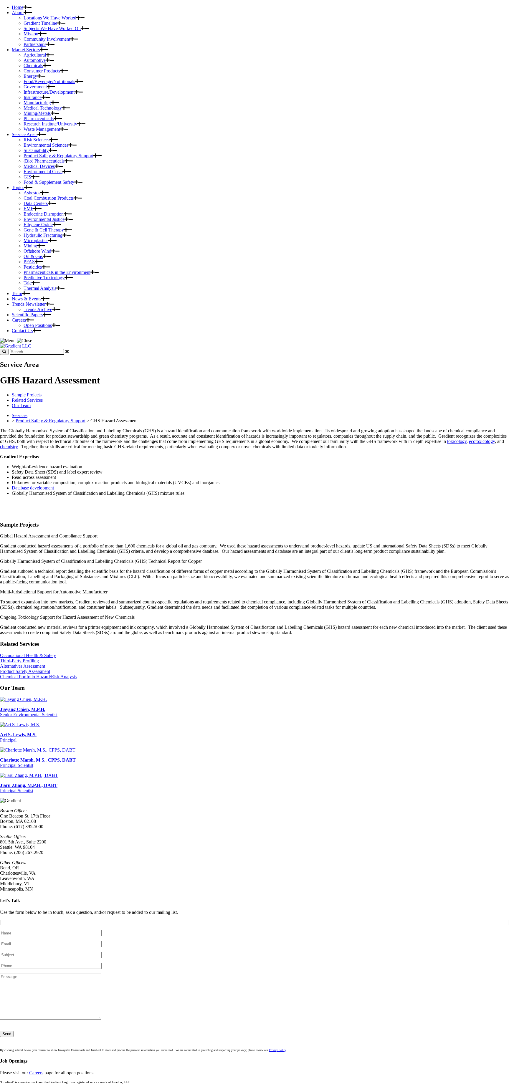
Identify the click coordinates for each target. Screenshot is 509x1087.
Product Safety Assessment (25, 671)
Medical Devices (39, 166)
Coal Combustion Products (49, 198)
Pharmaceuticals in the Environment (57, 272)
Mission (31, 33)
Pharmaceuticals (39, 118)
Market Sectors (26, 49)
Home (17, 7)
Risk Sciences (36, 139)
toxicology (457, 441)
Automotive (35, 60)
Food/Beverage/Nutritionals (49, 81)
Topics (18, 187)
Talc (28, 282)
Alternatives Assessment (22, 666)
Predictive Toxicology (44, 277)
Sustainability (36, 150)
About (18, 12)
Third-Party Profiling (19, 660)
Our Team (21, 405)
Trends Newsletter (29, 304)
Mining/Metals (37, 113)
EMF (28, 208)
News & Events (26, 298)
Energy (30, 76)
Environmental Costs (43, 171)
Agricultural (35, 54)
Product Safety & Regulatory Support (58, 155)
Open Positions (38, 325)
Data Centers (36, 203)
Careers (19, 319)
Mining (30, 245)
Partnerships (35, 44)
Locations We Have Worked (50, 17)
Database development (33, 487)
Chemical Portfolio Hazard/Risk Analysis (38, 676)
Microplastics (36, 240)
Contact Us (22, 330)
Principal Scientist (28, 788)
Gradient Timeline (40, 23)
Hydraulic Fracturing (43, 235)
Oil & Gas (33, 256)
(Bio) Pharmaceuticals (44, 160)
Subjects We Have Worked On (52, 28)
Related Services (27, 400)
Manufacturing (37, 102)
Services (19, 415)
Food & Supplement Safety (49, 182)
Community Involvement (47, 39)
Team (17, 293)
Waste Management (42, 129)
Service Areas (24, 134)
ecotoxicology (482, 441)
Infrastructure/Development (49, 92)
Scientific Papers (27, 314)
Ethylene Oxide (38, 224)
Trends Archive (38, 309)
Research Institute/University (50, 123)
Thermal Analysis (40, 288)
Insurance (33, 97)
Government (35, 86)
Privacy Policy (277, 1050)
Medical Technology (43, 107)
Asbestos (32, 192)
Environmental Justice (44, 219)
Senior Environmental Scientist (28, 712)
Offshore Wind (37, 251)
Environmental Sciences (46, 145)
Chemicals (33, 65)
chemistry (9, 446)
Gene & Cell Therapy (44, 229)
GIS (27, 176)
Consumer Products (42, 70)
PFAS (29, 261)
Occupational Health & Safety (28, 655)
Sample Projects (27, 394)
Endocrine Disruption (44, 213)
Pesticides (33, 266)
